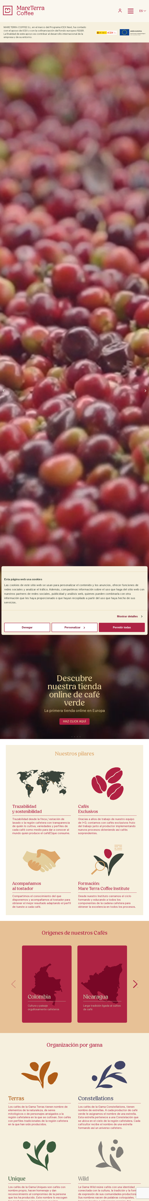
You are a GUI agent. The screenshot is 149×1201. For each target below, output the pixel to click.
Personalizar (72, 627)
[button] (3, 391)
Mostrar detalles (127, 616)
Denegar (27, 627)
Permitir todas (122, 627)
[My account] (120, 11)
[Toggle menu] (131, 11)
